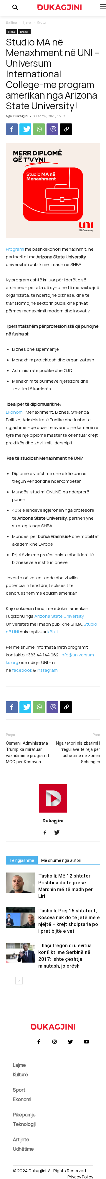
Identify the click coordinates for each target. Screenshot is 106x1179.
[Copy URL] (66, 129)
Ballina (11, 22)
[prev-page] (9, 980)
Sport (19, 1090)
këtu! (53, 632)
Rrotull (42, 22)
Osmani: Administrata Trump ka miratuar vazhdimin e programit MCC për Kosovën (27, 752)
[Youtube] (86, 1042)
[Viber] (52, 129)
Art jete (21, 1139)
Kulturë (20, 1074)
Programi (15, 249)
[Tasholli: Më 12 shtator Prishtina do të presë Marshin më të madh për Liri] (20, 883)
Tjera (27, 22)
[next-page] (19, 980)
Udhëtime (23, 1149)
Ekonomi (15, 412)
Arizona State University (59, 616)
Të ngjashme (21, 860)
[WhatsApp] (39, 129)
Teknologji (24, 1124)
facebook (21, 670)
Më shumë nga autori (61, 860)
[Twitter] (25, 129)
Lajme (19, 1065)
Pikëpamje (24, 1114)
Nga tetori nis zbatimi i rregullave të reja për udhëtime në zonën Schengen (78, 752)
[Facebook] (12, 129)
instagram (47, 670)
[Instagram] (54, 1042)
